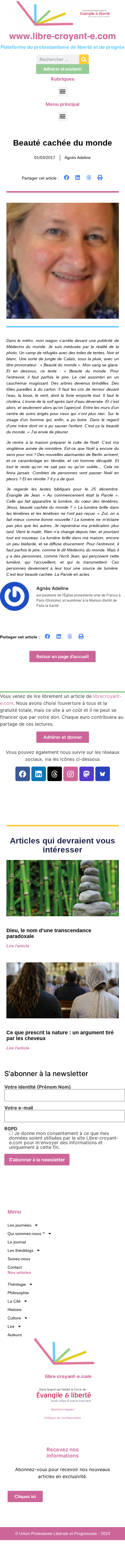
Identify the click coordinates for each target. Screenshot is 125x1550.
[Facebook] (22, 774)
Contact (15, 1267)
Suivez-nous (19, 1258)
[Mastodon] (86, 774)
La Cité (14, 1301)
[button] (62, 91)
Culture (14, 1318)
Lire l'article (17, 946)
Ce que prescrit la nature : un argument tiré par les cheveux (60, 1035)
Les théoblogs (20, 1250)
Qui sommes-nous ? (26, 1233)
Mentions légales (62, 1409)
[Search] (84, 59)
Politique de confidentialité (62, 1417)
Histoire (15, 1309)
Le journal (17, 1242)
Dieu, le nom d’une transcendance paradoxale (48, 933)
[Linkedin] (38, 774)
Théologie (17, 1284)
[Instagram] (70, 774)
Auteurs (15, 1334)
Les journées (19, 1225)
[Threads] (54, 774)
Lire (11, 1326)
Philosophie (18, 1292)
